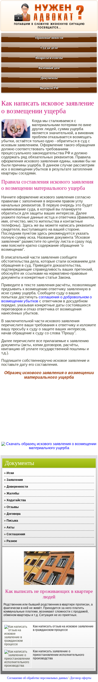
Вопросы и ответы (49, 58)
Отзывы (13, 507)
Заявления (15, 480)
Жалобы (13, 493)
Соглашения (16, 534)
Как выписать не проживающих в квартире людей (49, 594)
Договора (14, 514)
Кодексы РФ (49, 88)
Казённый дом (49, 68)
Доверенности (17, 486)
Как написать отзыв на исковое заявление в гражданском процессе (63, 628)
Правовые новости (49, 38)
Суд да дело (49, 48)
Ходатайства (16, 500)
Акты (10, 527)
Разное (12, 541)
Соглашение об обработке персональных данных (37, 678)
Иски (10, 473)
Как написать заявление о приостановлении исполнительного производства (58, 655)
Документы (49, 78)
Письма (12, 520)
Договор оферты (80, 678)
